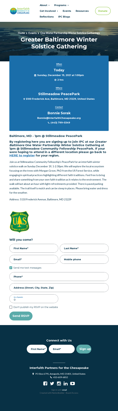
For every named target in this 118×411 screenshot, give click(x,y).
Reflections (47, 16)
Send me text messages (27, 267)
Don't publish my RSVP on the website (35, 307)
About (44, 5)
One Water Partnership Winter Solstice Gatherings (70, 32)
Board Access (72, 393)
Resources (82, 10)
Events (67, 10)
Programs (60, 5)
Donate (102, 10)
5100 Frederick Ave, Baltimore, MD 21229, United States (60, 98)
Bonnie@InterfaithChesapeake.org (59, 118)
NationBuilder (58, 393)
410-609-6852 (60, 377)
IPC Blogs (64, 16)
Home (21, 32)
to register (22, 155)
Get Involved (48, 10)
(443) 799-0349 (60, 122)
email (64, 390)
